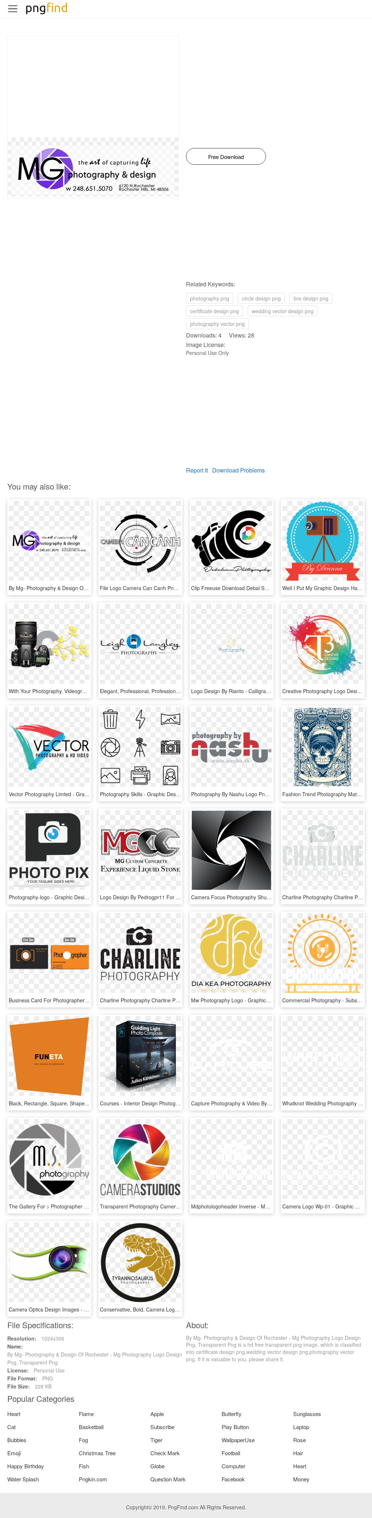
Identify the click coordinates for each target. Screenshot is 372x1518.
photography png (209, 298)
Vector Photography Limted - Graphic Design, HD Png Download (83, 794)
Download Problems (238, 470)
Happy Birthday (25, 1466)
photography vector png (217, 323)
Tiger (156, 1440)
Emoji (14, 1453)
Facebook (233, 1479)
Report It (197, 470)
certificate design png (214, 311)
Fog (83, 1440)
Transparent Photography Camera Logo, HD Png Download (168, 1206)
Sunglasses (307, 1413)
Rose (299, 1440)
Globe (157, 1466)
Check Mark (165, 1453)
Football (231, 1453)
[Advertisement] (93, 87)
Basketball (91, 1427)
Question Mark (168, 1479)
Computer (233, 1466)
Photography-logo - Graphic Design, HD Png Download (72, 897)
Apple (157, 1413)
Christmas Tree (97, 1453)
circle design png (261, 298)
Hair (298, 1453)
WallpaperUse (238, 1440)
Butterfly (232, 1413)
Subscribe (162, 1427)
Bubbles (17, 1440)
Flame (86, 1413)
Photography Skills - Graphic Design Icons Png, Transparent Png (174, 794)
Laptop (301, 1427)
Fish (84, 1466)
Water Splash (23, 1479)
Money (301, 1479)
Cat (11, 1427)
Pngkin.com (93, 1479)
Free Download (226, 156)
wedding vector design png (283, 311)
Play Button (235, 1427)
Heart (13, 1413)
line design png (311, 298)
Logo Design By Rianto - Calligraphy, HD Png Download (255, 691)
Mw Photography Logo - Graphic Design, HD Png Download (259, 1000)
